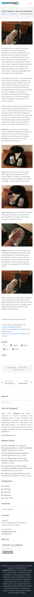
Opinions (7, 492)
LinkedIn (15, 334)
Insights (7, 486)
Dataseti (13, 367)
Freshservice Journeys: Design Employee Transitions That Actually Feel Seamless (17, 468)
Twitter (4, 336)
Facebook (22, 334)
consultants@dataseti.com (12, 327)
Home (4, 14)
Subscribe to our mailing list (12, 545)
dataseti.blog (6, 331)
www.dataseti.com (8, 435)
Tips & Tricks (13, 14)
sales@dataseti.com (9, 532)
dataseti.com (14, 329)
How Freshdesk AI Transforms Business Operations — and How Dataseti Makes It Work (17, 448)
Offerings (7, 489)
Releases (7, 495)
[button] (30, 3)
